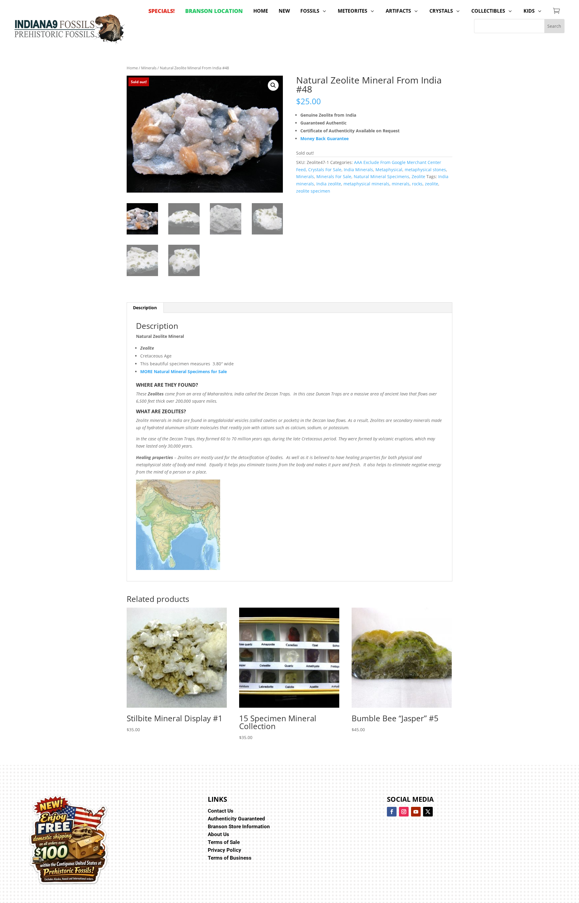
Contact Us (220, 811)
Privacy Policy (224, 850)
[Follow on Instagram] (404, 811)
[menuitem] (161, 11)
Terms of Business (230, 858)
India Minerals (358, 169)
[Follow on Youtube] (416, 811)
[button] (273, 85)
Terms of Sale (224, 842)
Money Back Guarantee (324, 138)
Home (132, 68)
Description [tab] (145, 307)
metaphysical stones (425, 169)
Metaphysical (388, 169)
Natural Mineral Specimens (381, 176)
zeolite (431, 184)
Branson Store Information (239, 826)
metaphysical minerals (366, 184)
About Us (218, 834)
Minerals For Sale (333, 176)
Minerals (149, 68)
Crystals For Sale (324, 169)
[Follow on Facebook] (392, 811)
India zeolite (328, 184)
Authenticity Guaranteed (236, 819)
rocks (417, 184)
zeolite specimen (313, 191)
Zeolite (418, 176)
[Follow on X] (428, 811)
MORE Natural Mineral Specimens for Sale (183, 371)
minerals (401, 184)
